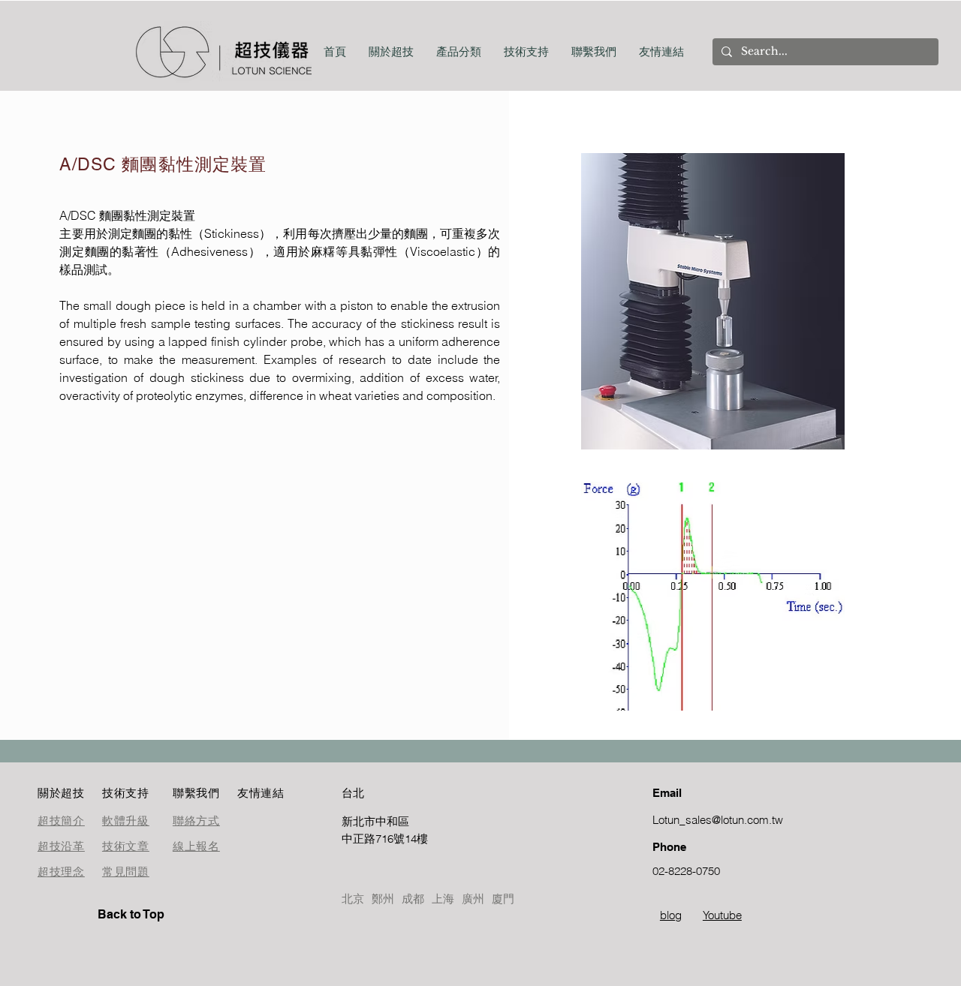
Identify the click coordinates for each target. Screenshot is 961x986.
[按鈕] (395, 830)
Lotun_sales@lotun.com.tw (717, 820)
